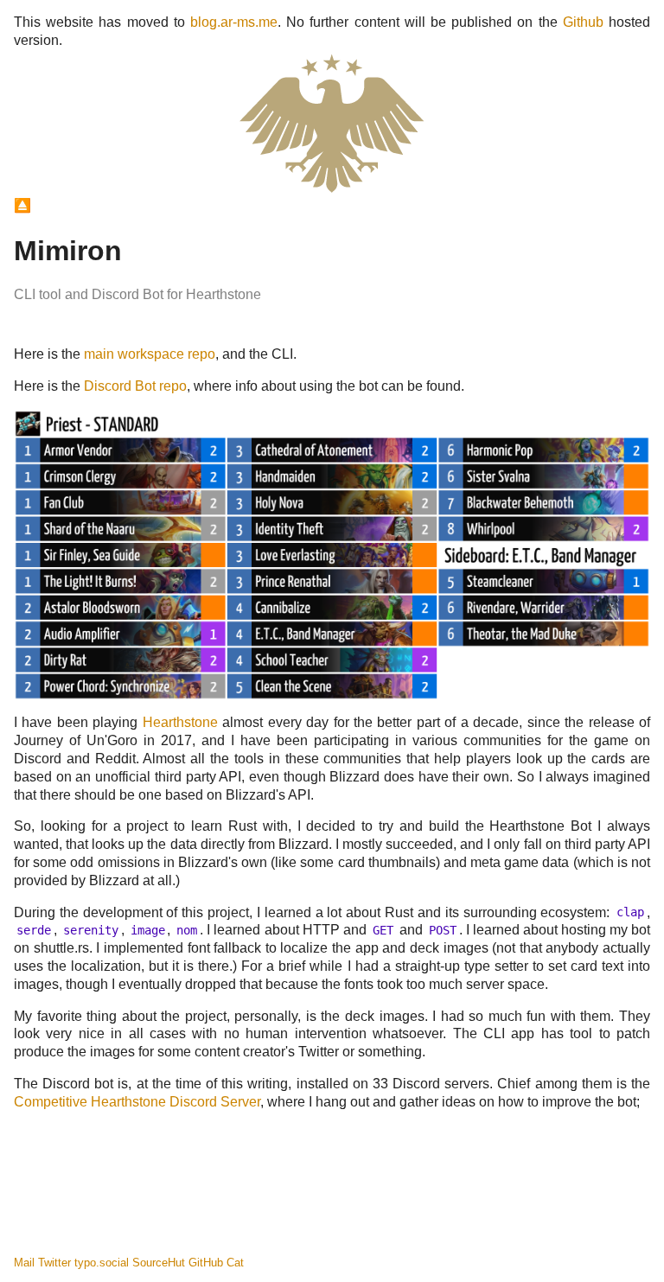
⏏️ (22, 205)
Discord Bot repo (135, 386)
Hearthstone (180, 722)
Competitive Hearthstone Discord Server (137, 1101)
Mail (24, 1262)
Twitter (54, 1262)
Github (583, 22)
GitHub (205, 1262)
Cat (235, 1262)
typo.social (101, 1262)
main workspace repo (149, 354)
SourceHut (158, 1262)
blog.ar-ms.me (234, 22)
